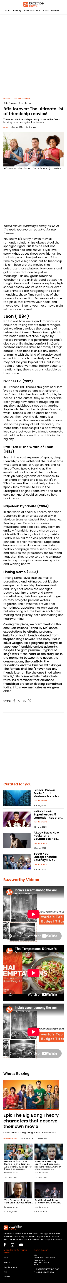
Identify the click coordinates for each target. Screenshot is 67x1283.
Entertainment (32, 10)
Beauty (17, 10)
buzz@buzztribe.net (47, 1268)
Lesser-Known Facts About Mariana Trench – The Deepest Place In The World (48, 796)
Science (7, 1276)
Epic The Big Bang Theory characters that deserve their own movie (31, 1120)
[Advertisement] (33, 55)
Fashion (55, 10)
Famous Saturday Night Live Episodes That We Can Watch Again (46, 1165)
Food (46, 10)
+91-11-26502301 (45, 1272)
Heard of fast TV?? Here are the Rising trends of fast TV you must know (17, 1165)
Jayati (6, 127)
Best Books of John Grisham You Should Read (47, 1203)
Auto (8, 10)
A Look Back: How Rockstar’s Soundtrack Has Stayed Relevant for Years (48, 838)
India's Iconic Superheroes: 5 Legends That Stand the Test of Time (48, 816)
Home (7, 98)
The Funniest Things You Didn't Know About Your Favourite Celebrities (18, 1204)
